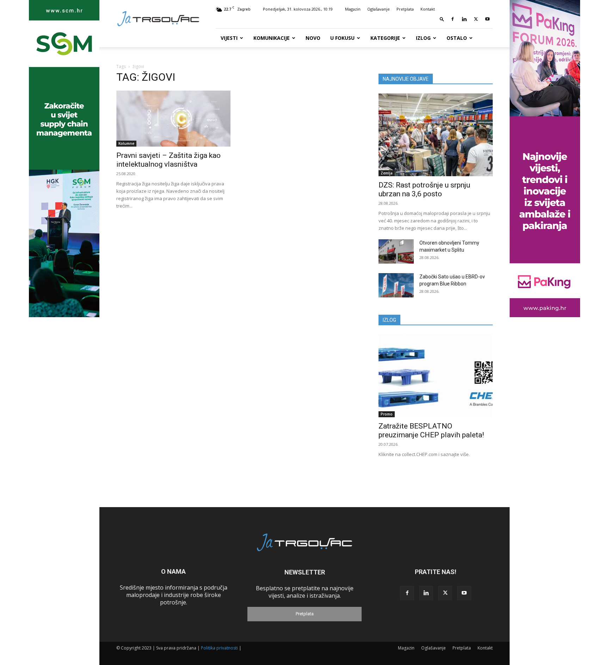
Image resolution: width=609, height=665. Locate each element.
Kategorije (385, 38)
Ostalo (457, 38)
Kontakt (427, 9)
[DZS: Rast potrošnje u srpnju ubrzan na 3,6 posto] (436, 134)
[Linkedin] (464, 19)
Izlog (423, 38)
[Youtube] (487, 19)
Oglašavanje (378, 9)
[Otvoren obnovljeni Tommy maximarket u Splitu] (396, 251)
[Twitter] (475, 19)
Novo (313, 38)
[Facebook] (452, 19)
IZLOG (389, 320)
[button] (442, 18)
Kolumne (126, 143)
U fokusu (342, 38)
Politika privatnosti (219, 648)
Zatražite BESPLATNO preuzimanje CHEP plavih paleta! (431, 430)
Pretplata (405, 9)
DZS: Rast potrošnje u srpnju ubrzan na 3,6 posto (424, 189)
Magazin (353, 9)
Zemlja (387, 173)
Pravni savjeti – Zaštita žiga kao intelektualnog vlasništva (168, 159)
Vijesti (229, 38)
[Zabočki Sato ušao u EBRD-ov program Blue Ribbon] (396, 285)
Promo (387, 414)
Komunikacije (271, 38)
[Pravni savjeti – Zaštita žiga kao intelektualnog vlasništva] (173, 119)
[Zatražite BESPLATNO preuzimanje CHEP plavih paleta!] (436, 375)
